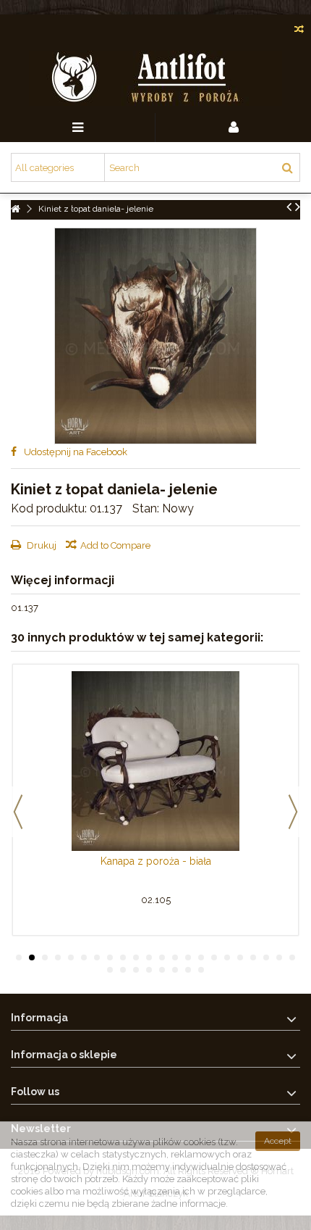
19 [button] (253, 957)
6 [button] (84, 957)
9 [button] (123, 957)
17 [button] (227, 957)
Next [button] (293, 811)
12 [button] (162, 957)
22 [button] (292, 957)
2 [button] (32, 957)
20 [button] (266, 957)
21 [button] (279, 957)
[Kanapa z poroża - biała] (155, 761)
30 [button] (201, 970)
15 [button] (201, 957)
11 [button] (149, 957)
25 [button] (136, 970)
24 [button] (123, 970)
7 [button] (97, 957)
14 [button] (188, 957)
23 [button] (110, 970)
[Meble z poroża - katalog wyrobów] (155, 78)
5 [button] (71, 957)
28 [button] (175, 970)
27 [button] (162, 970)
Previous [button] (18, 811)
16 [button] (214, 957)
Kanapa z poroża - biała (156, 861)
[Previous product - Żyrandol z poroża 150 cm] (288, 206)
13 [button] (175, 957)
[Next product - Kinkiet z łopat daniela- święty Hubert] (297, 206)
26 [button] (149, 970)
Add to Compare (115, 545)
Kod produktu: (49, 508)
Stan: (145, 508)
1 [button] (19, 957)
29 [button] (188, 970)
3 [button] (45, 957)
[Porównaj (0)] (299, 31)
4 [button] (58, 957)
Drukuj (40, 545)
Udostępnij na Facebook (75, 451)
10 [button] (136, 957)
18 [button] (240, 957)
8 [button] (110, 957)
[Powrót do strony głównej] (15, 209)
